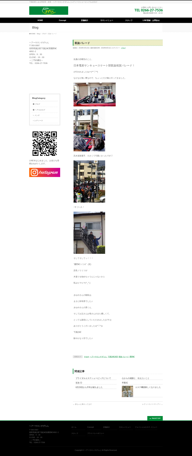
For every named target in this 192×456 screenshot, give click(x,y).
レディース (38, 121)
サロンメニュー (125, 427)
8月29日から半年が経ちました (89, 387)
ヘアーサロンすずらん (98, 357)
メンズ (36, 115)
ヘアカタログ (40, 110)
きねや (86, 357)
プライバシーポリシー (95, 433)
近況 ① (79, 383)
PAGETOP (156, 418)
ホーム (73, 427)
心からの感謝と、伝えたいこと (135, 378)
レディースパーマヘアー (152, 404)
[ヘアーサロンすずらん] (48, 12)
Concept (90, 427)
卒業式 (125, 383)
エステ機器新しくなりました (148, 387)
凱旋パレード (124, 357)
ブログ (123, 48)
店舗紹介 (106, 427)
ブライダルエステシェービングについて (93, 378)
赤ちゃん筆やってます (82, 404)
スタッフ (74, 433)
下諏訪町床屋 (113, 357)
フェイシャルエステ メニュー (146, 427)
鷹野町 (132, 357)
